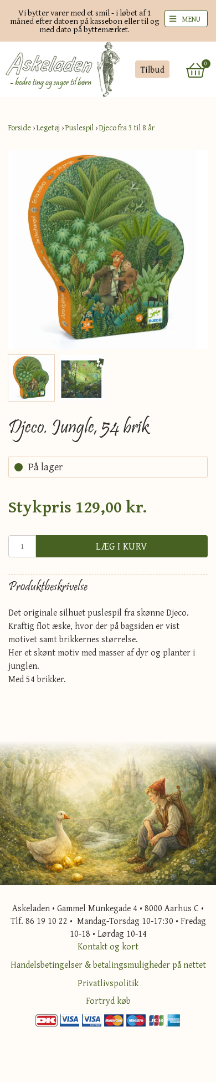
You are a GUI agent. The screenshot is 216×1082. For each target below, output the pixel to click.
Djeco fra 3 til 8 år (127, 127)
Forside (19, 127)
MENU (191, 18)
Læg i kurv (122, 546)
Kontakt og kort (108, 946)
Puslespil (79, 127)
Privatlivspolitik (108, 982)
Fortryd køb (108, 1000)
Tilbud (152, 69)
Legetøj (48, 127)
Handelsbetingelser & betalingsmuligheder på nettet (108, 964)
